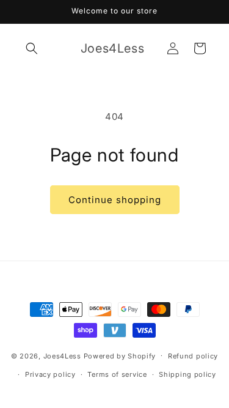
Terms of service (117, 374)
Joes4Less (62, 355)
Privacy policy (50, 374)
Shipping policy (187, 374)
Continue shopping (114, 200)
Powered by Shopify (120, 355)
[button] (31, 48)
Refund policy (193, 356)
